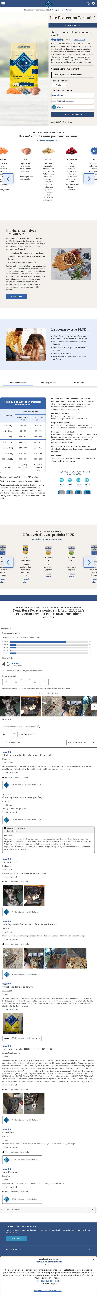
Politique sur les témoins (49, 1281)
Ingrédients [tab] (79, 382)
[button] (3, 4)
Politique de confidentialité (49, 1261)
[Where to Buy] (93, 3)
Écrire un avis (79, 39)
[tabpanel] (48, 450)
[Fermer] (93, 1259)
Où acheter (16, 1238)
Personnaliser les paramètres (48, 1291)
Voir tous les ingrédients (47, 140)
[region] (48, 178)
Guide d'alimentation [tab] (18, 382)
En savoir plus (16, 296)
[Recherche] (88, 3)
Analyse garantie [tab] (48, 382)
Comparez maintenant (62, 10)
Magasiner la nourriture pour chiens (47, 539)
